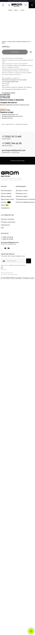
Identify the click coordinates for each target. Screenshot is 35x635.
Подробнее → (4, 108)
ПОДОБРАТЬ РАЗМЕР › (9, 93)
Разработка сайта (28, 278)
